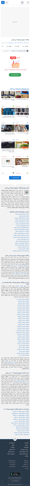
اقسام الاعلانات (26, 42)
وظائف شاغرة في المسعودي (22, 332)
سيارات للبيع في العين (24, 216)
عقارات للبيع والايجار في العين (22, 223)
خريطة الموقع (12, 464)
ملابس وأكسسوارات (23, 451)
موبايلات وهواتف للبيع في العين (22, 229)
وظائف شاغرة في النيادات (23, 339)
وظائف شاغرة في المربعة (23, 328)
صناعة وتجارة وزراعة (23, 454)
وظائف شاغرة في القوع (23, 324)
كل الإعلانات (12, 443)
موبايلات (13, 447)
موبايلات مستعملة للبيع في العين (21, 233)
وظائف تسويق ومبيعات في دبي (21, 421)
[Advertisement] (15, 22)
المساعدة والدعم (12, 466)
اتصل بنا (26, 468)
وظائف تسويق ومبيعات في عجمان (21, 425)
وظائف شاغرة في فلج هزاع (23, 353)
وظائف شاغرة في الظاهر (23, 318)
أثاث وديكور (12, 449)
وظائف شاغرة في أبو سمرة (23, 299)
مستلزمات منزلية (11, 454)
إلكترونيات (26, 447)
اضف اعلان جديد (15, 480)
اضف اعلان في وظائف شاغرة (19, 273)
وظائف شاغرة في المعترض (23, 334)
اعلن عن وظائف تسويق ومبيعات (21, 381)
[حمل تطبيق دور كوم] (15, 474)
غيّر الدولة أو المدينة (11, 460)
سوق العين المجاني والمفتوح (22, 426)
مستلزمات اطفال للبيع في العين (22, 243)
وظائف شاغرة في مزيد (24, 355)
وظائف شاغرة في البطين (23, 303)
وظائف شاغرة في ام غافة (23, 343)
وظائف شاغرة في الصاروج (23, 312)
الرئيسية (26, 443)
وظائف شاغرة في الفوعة (23, 322)
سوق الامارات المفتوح (20, 286)
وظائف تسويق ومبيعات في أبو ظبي (21, 411)
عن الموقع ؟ (26, 460)
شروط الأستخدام (12, 462)
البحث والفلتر (25, 464)
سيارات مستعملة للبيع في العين (22, 218)
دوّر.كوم (9, 484)
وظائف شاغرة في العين (23, 248)
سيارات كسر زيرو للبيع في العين (22, 220)
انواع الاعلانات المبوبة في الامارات (21, 432)
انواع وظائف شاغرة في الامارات (22, 434)
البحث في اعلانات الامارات (10, 362)
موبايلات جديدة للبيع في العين (22, 231)
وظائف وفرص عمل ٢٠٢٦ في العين (19, 265)
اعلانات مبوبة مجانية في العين (22, 214)
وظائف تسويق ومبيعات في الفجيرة (21, 419)
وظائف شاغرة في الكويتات (23, 326)
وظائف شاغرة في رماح (24, 347)
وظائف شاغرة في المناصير (23, 337)
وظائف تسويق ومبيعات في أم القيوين (20, 413)
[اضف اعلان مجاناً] (3, 2)
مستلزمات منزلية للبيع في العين (22, 245)
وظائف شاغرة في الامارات (23, 430)
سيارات (26, 445)
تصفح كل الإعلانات (15, 74)
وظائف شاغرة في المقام (23, 336)
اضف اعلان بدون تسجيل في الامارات (21, 250)
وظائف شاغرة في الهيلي (23, 341)
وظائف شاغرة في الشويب (23, 310)
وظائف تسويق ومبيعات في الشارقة (21, 415)
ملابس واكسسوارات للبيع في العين (21, 237)
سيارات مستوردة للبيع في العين (22, 221)
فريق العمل (26, 462)
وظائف (26, 456)
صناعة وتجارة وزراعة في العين (22, 241)
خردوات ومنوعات (24, 449)
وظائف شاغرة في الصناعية (23, 314)
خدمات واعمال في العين (23, 247)
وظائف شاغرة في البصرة (23, 301)
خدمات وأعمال (11, 451)
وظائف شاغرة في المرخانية (23, 330)
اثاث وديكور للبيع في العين (23, 239)
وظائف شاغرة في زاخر (24, 351)
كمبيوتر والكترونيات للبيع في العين (21, 227)
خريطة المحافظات (25, 466)
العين (15, 42)
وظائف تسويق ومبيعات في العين (21, 417)
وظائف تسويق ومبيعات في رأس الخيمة (20, 423)
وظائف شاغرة (19, 42)
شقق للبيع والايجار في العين (22, 225)
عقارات (13, 445)
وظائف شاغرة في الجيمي (23, 307)
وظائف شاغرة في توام (24, 345)
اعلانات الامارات (15, 177)
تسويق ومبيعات (11, 42)
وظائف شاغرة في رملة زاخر (23, 349)
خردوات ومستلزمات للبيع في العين (21, 235)
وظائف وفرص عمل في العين (22, 428)
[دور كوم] (15, 439)
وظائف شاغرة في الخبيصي (23, 308)
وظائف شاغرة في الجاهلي (23, 305)
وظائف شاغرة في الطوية (23, 316)
